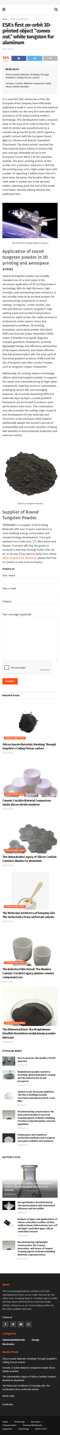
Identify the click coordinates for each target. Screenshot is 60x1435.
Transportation (9, 1425)
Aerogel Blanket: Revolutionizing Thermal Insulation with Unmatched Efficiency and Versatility (36, 1205)
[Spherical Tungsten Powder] (30, 471)
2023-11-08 (23, 1065)
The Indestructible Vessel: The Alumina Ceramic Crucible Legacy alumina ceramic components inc (28, 973)
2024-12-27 (23, 1213)
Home (4, 19)
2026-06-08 (8, 982)
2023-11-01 (23, 1085)
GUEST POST (41, 1429)
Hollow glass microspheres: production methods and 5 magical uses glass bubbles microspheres (36, 1138)
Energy (35, 1340)
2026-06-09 (8, 922)
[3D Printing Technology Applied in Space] (30, 220)
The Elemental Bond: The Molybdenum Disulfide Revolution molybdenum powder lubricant (29, 1033)
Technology (19, 1422)
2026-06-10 (8, 865)
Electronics (8, 1344)
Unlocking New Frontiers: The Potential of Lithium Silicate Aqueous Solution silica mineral (28, 1187)
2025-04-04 (10, 1194)
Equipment (7, 1429)
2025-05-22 (23, 1236)
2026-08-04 (8, 753)
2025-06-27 (23, 1259)
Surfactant (7, 1404)
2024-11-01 (23, 1105)
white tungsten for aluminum (19, 558)
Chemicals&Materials (19, 19)
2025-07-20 (23, 1145)
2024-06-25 (7, 49)
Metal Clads (8, 1396)
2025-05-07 (23, 1128)
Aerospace (36, 1422)
